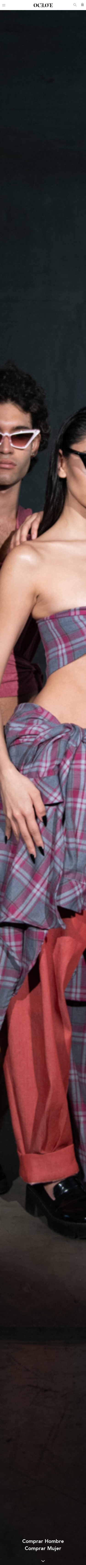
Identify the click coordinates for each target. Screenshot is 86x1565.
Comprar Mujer (43, 1548)
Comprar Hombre (43, 1541)
